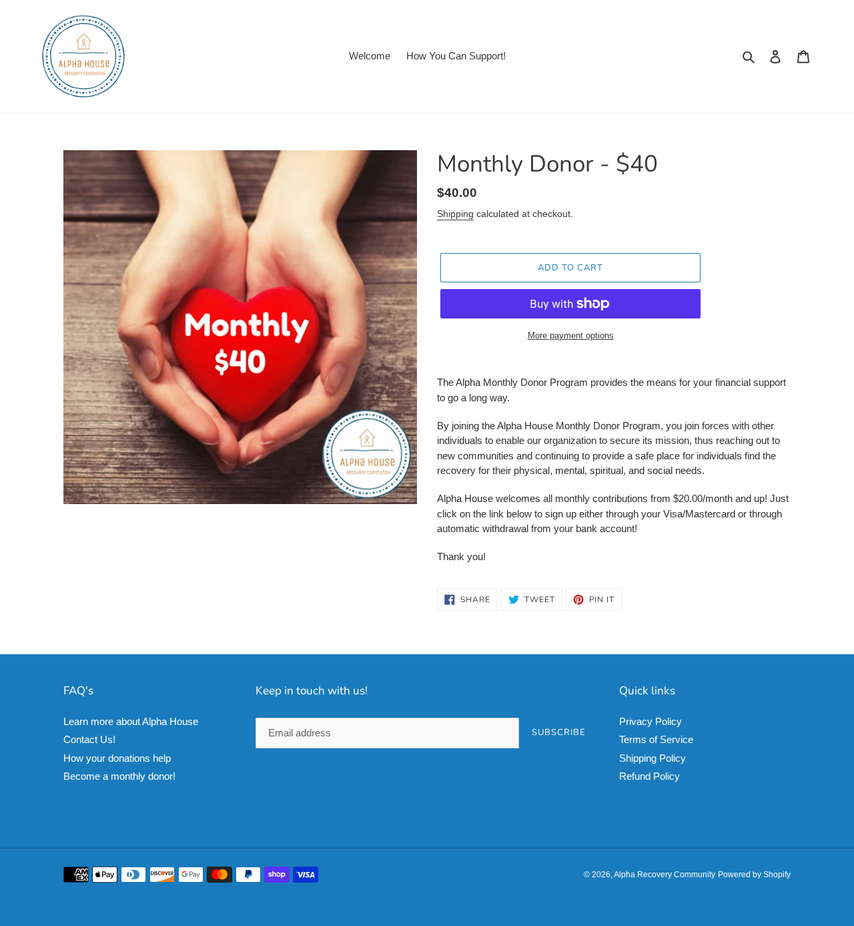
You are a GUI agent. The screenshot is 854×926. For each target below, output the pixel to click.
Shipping (455, 213)
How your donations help (117, 758)
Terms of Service (656, 739)
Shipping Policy (652, 758)
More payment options (571, 335)
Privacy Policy (650, 721)
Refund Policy (649, 776)
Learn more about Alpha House (130, 721)
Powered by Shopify (754, 874)
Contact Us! (89, 739)
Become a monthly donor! (119, 776)
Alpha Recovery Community (664, 874)
